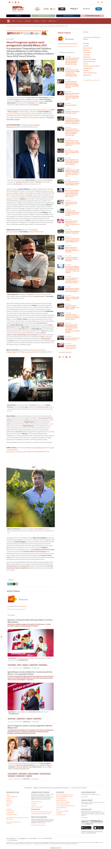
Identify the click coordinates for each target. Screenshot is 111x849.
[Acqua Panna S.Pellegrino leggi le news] (37, 9)
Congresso (18, 15)
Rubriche (28, 21)
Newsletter (52, 21)
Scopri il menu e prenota (38, 825)
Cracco (50, 424)
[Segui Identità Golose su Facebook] (10, 2)
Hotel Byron (44, 193)
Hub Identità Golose (43, 15)
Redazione (9, 802)
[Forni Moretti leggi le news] (62, 9)
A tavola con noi (60, 814)
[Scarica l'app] (86, 827)
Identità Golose (23, 606)
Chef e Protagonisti (12, 796)
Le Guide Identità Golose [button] (92, 15)
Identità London (61, 798)
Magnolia (51, 195)
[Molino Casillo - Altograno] (49, 8)
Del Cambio (37, 350)
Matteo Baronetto (27, 352)
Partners (8, 804)
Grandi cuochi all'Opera (63, 802)
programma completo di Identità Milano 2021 (20, 113)
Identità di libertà (61, 807)
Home (8, 26)
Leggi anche (11, 615)
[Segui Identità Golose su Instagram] (13, 2)
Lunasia (9, 197)
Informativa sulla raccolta (55, 847)
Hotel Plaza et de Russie (19, 195)
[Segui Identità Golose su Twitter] (16, 2)
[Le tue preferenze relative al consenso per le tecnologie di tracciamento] (1, 636)
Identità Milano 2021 (44, 110)
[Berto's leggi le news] (74, 9)
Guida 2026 (84, 797)
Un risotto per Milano (62, 811)
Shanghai (59, 813)
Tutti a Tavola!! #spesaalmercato (65, 805)
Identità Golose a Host (62, 804)
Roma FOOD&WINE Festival (64, 796)
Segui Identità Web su (65, 352)
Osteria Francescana (17, 422)
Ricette (20, 21)
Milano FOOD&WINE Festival (64, 795)
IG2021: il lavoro (22, 26)
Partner (36, 21)
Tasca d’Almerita (28, 540)
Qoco (57, 809)
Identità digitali (68, 15)
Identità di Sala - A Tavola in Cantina (16, 451)
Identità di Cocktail (11, 231)
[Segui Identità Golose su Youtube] (19, 2)
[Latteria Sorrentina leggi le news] (98, 9)
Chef (13, 21)
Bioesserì (39, 303)
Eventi (43, 21)
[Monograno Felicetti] (86, 9)
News (8, 805)
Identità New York (61, 800)
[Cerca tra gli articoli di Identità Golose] (98, 2)
